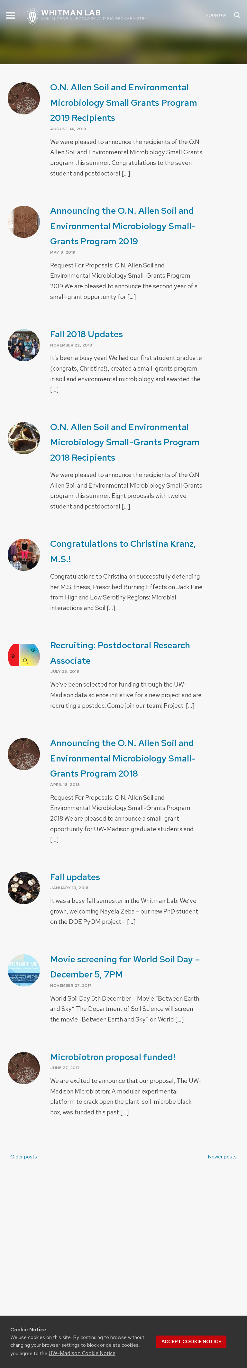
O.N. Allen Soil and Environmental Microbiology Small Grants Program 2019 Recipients (123, 102)
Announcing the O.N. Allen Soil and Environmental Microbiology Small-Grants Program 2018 (123, 758)
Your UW (216, 15)
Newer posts (222, 1156)
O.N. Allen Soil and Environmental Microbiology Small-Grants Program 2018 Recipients (125, 442)
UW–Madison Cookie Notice (82, 1353)
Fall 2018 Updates (86, 334)
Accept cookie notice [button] (191, 1341)
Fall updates (75, 877)
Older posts (23, 1156)
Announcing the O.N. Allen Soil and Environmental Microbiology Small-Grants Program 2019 (123, 225)
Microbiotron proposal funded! (113, 1057)
